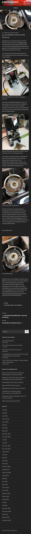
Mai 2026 (4, 413)
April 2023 (5, 460)
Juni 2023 (4, 454)
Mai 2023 (4, 457)
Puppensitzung (23, 42)
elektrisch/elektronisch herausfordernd (12, 293)
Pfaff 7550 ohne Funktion (17, 382)
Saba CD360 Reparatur (8, 341)
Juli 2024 (4, 439)
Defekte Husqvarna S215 (13, 401)
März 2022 (5, 484)
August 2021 (5, 499)
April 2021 (4, 505)
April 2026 (5, 416)
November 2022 (6, 466)
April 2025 (5, 428)
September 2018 (6, 520)
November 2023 (6, 448)
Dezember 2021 (6, 493)
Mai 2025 (4, 425)
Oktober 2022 (5, 469)
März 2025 (5, 431)
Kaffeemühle (18, 305)
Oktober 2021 (5, 496)
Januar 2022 (5, 490)
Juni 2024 (4, 442)
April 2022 (4, 481)
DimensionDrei (10, 2)
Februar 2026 (5, 419)
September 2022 (6, 472)
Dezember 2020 (6, 508)
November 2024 (6, 437)
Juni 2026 (4, 410)
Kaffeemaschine (9, 305)
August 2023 (5, 451)
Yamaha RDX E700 (16, 393)
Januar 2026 (5, 422)
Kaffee (6, 303)
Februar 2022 (5, 487)
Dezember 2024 (6, 434)
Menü (16, 8)
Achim (16, 32)
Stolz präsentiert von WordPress (9, 530)
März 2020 (5, 514)
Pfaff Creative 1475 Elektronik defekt (11, 349)
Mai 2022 (4, 478)
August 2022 (5, 475)
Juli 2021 (4, 502)
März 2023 (5, 463)
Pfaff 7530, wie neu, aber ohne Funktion (12, 345)
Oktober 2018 (5, 517)
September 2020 (6, 511)
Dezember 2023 (6, 445)
